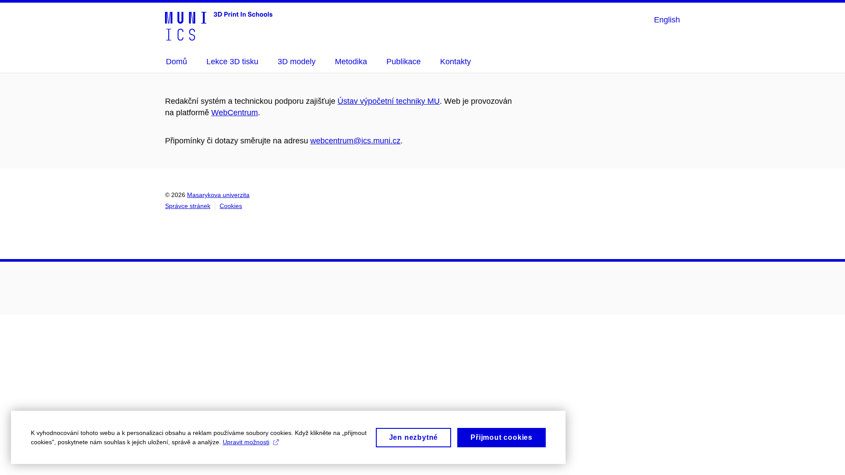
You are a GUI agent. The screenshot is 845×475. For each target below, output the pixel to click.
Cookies (231, 205)
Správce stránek (187, 205)
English (667, 19)
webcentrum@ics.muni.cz (355, 140)
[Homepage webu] (218, 25)
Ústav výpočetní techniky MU (389, 101)
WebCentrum (234, 112)
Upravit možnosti (246, 442)
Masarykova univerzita (218, 194)
